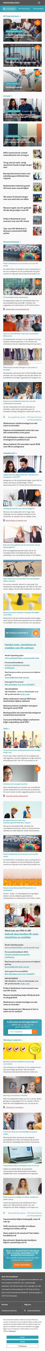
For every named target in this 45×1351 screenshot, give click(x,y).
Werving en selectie (12, 1040)
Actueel (6, 96)
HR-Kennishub (24, 9)
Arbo (5, 729)
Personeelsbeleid (11, 242)
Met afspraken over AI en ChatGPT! (20, 684)
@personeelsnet (33, 1310)
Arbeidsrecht (9, 453)
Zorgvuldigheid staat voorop (17, 677)
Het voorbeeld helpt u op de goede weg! (22, 658)
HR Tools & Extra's (11, 16)
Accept (22, 1337)
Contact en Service (9, 1310)
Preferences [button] (12, 1331)
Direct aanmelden (22, 1265)
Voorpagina (10, 9)
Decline (22, 1342)
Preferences (23, 1346)
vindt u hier (25, 694)
